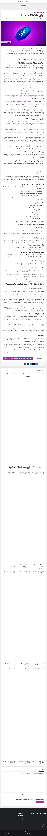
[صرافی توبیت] (23, 5)
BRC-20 (29, 101)
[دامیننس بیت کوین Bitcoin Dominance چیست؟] (9, 419)
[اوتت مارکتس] (23, 7)
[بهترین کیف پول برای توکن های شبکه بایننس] (38, 714)
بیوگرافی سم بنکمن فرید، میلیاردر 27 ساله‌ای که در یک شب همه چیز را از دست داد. (24, 467)
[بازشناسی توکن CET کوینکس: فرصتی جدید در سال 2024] (38, 616)
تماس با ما (39, 833)
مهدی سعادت (41, 18)
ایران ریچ (36, 831)
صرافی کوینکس (43, 824)
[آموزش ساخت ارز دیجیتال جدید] (38, 419)
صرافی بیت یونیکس (42, 816)
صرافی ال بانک (43, 822)
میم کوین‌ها (16, 101)
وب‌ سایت (21, 794)
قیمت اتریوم (20, 820)
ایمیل (43, 794)
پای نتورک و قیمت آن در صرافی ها (9, 761)
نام (43, 788)
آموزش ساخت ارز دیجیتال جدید (38, 466)
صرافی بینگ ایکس (43, 826)
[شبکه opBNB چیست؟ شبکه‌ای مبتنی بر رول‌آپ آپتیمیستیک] (23, 518)
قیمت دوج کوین (20, 824)
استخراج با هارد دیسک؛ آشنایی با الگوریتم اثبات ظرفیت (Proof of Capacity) (38, 566)
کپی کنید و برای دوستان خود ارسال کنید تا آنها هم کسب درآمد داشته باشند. (17, 358)
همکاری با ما (29, 833)
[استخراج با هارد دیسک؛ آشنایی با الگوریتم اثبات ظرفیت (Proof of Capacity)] (38, 518)
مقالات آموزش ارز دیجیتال (39, 12)
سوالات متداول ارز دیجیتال (5, 833)
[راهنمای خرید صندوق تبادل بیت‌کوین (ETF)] (23, 616)
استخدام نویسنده (34, 833)
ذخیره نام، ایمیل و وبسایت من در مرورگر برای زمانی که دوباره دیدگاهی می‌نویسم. (29, 799)
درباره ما (43, 833)
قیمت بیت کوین (20, 818)
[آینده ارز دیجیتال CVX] (9, 518)
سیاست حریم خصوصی (19, 833)
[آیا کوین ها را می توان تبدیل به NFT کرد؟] (23, 714)
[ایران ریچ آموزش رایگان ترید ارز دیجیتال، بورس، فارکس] (23, 1)
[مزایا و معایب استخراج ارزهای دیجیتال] (9, 616)
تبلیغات (24, 833)
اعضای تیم (12, 833)
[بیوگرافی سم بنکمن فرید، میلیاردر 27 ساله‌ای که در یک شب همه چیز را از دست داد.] (23, 419)
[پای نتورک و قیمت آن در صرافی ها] (9, 714)
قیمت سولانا (20, 822)
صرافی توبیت (44, 818)
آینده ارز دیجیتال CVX (11, 564)
